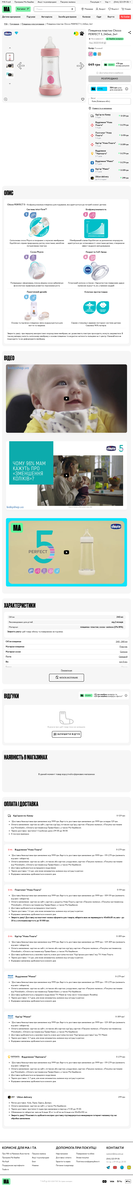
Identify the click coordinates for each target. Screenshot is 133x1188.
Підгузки (30, 17)
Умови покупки (82, 1158)
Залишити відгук (68, 734)
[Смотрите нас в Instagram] (129, 1167)
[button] (66, 398)
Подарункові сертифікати (13, 1165)
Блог (34, 1161)
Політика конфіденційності (88, 1161)
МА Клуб (6, 2)
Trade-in (5, 1169)
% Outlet (125, 16)
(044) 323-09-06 (113, 1159)
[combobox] (109, 101)
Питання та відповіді (65, 1165)
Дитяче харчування (11, 17)
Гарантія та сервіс (63, 1161)
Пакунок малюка (67, 2)
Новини (35, 1165)
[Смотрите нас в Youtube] (115, 1167)
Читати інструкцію (68, 678)
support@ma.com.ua (114, 1154)
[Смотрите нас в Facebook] (122, 1167)
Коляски (86, 17)
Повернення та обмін (85, 1154)
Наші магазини (62, 1154)
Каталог (21, 9)
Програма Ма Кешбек (24, 2)
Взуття (111, 17)
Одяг (99, 17)
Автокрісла (46, 17)
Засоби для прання (67, 17)
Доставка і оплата (63, 1158)
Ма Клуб (5, 1161)
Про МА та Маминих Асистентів (15, 1154)
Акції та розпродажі (47, 2)
